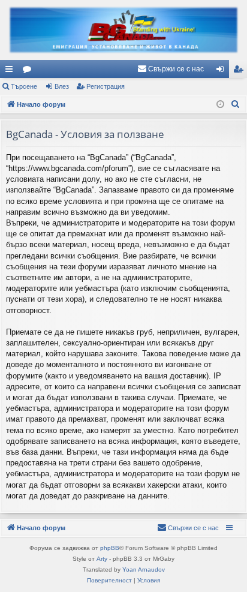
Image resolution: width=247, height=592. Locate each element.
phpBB (109, 548)
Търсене (24, 86)
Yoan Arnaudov (143, 569)
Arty (102, 558)
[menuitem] (170, 69)
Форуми (29, 71)
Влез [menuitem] (222, 71)
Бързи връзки (11, 71)
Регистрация (105, 86)
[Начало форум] (123, 30)
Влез (62, 86)
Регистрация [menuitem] (240, 71)
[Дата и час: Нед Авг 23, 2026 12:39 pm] (220, 105)
